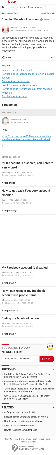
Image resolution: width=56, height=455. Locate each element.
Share (8, 57)
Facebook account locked (16, 81)
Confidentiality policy (42, 439)
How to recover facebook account (20, 85)
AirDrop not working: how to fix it (20, 412)
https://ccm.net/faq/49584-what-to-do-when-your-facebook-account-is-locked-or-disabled (26, 138)
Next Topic (46, 13)
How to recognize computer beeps (20, 430)
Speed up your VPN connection (19, 425)
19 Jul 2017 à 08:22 (39, 30)
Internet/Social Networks (31, 7)
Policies (32, 442)
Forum (12, 7)
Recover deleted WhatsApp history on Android (26, 417)
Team (16, 439)
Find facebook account (14, 96)
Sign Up (8, 439)
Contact (24, 442)
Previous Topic (12, 13)
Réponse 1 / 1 (9, 112)
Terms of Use (25, 439)
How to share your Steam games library (23, 421)
